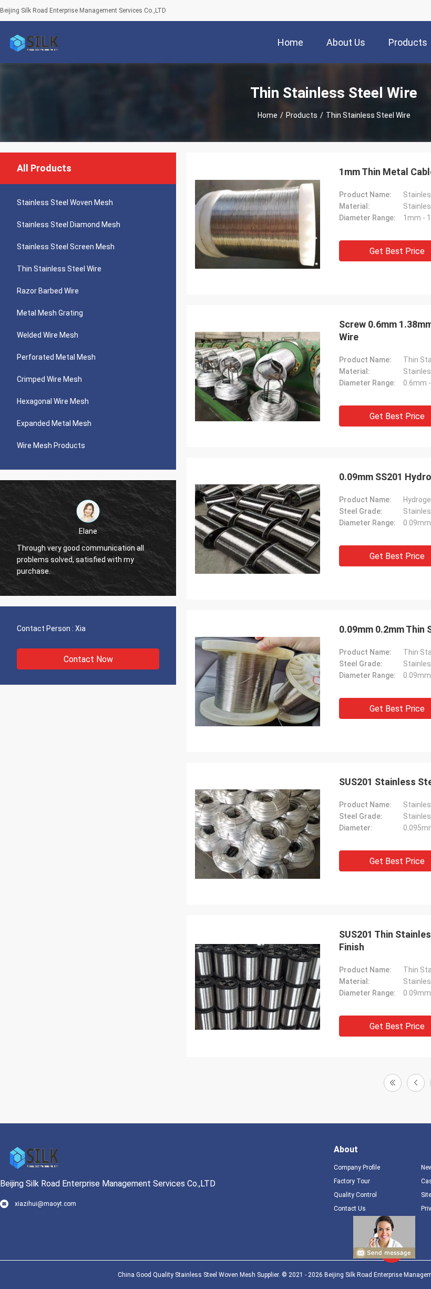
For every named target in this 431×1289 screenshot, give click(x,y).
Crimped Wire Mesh (49, 379)
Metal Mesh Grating (50, 313)
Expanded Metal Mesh (54, 423)
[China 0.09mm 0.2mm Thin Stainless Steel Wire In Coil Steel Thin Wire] (257, 681)
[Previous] (416, 1083)
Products (301, 115)
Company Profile (357, 1167)
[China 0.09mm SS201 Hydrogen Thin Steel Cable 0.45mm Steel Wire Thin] (257, 528)
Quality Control (355, 1195)
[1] (393, 1083)
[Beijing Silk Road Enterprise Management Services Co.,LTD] (34, 42)
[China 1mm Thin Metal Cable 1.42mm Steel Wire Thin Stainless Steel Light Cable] (257, 223)
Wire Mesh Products (51, 445)
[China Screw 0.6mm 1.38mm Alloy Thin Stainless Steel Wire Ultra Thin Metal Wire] (257, 376)
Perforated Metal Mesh (56, 357)
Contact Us (350, 1208)
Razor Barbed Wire (48, 291)
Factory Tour (352, 1181)
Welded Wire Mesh (47, 335)
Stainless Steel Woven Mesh (65, 202)
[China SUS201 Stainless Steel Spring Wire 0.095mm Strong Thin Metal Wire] (257, 833)
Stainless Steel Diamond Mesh (68, 224)
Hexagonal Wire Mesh (53, 401)
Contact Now (88, 659)
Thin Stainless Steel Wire (59, 269)
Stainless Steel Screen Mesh (66, 246)
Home (268, 115)
